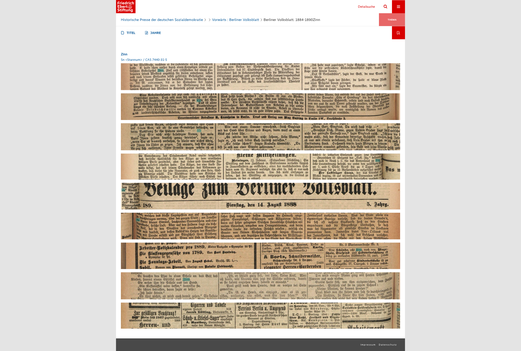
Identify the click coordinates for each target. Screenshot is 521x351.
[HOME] (126, 6)
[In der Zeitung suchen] (398, 32)
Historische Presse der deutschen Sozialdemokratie (162, 19)
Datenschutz (388, 344)
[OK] (385, 6)
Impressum (368, 344)
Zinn (124, 54)
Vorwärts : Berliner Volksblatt (235, 19)
